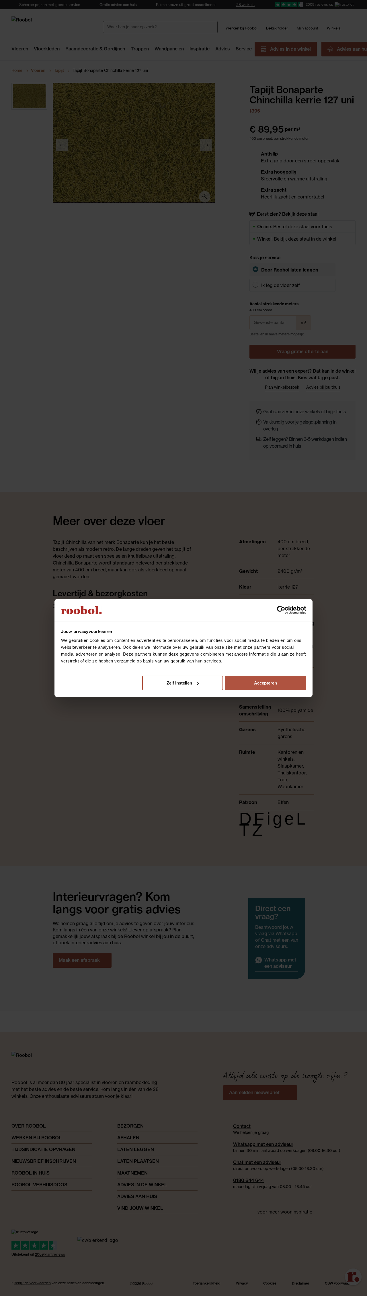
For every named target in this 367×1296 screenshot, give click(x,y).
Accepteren (265, 683)
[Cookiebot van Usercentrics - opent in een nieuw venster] (281, 610)
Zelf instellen (179, 683)
